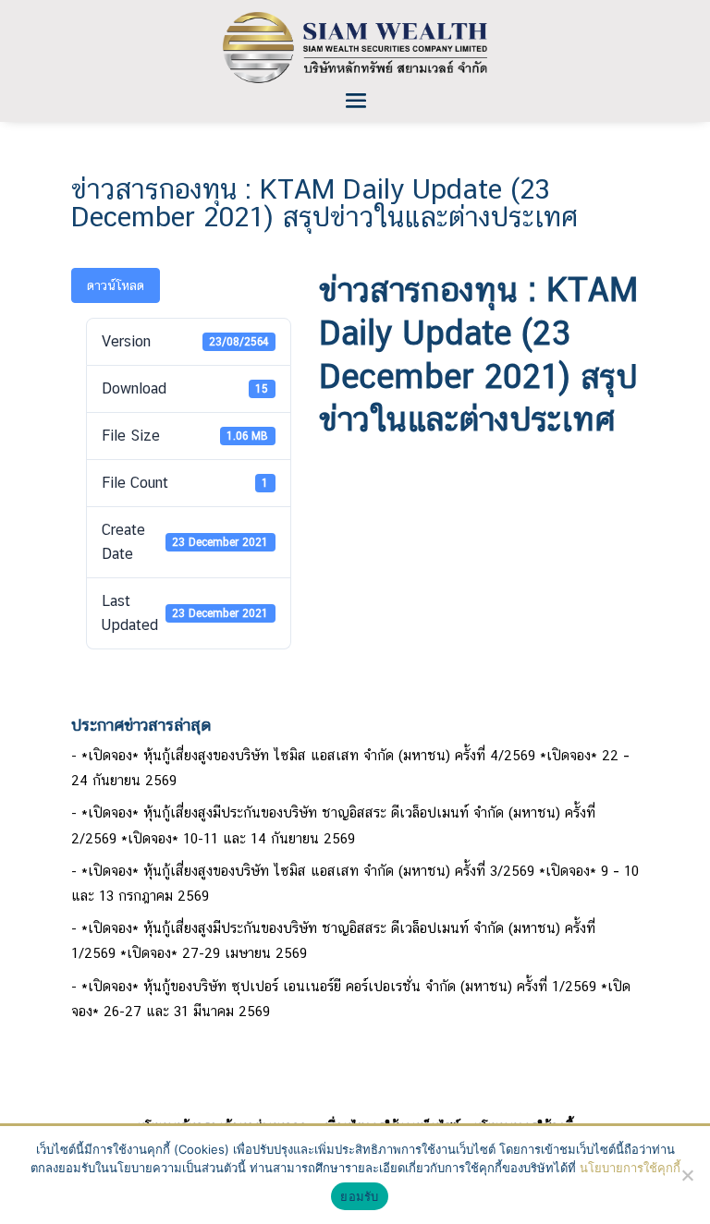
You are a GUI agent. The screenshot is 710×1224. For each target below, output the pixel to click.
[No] (687, 1175)
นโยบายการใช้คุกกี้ (630, 1167)
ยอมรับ (359, 1196)
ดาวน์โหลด (115, 285)
